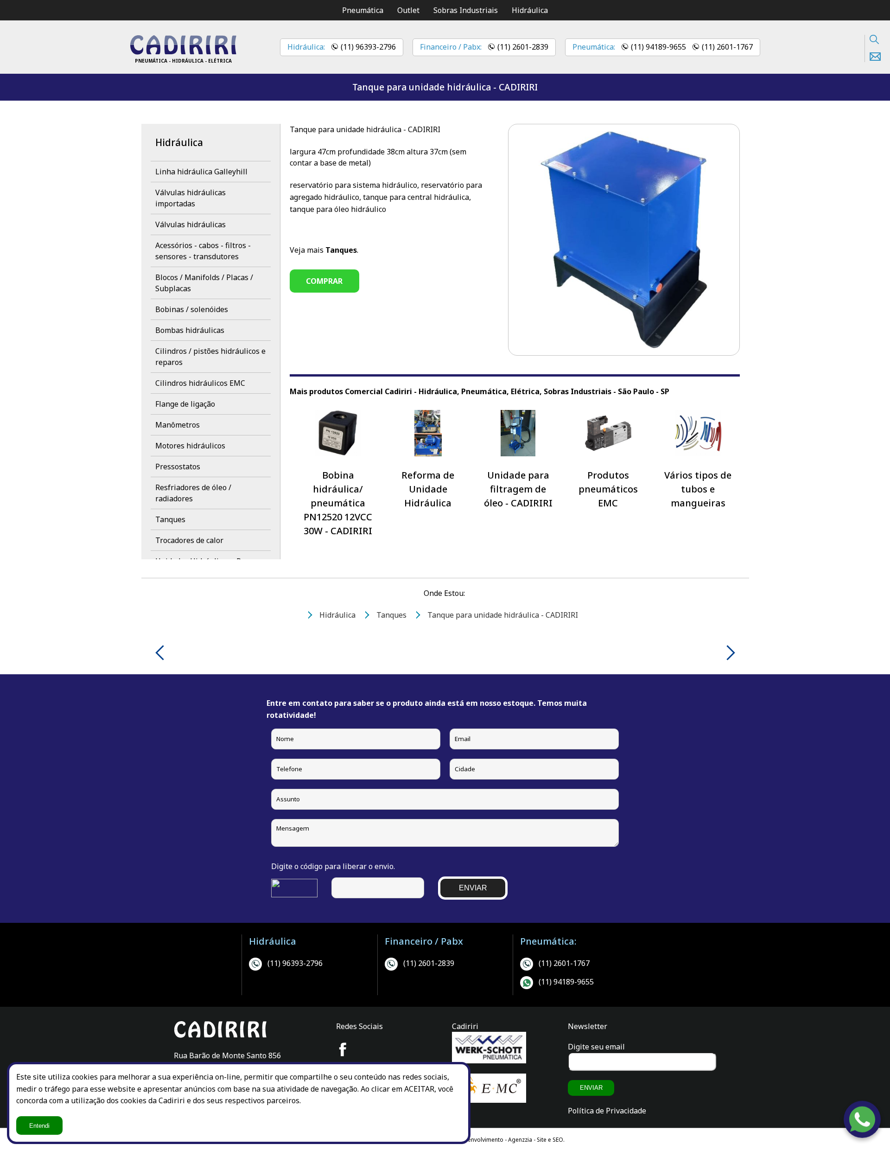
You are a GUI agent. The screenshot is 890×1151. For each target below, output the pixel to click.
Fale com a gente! (862, 1119)
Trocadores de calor (189, 540)
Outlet (408, 10)
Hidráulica (530, 10)
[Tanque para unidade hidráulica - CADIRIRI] (183, 52)
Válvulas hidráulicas (190, 224)
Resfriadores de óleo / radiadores (193, 493)
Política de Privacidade (607, 1111)
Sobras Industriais (465, 10)
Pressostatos (177, 466)
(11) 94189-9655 (658, 47)
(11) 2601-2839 (522, 47)
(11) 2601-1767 (727, 47)
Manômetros (177, 425)
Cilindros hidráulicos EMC (200, 383)
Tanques (170, 519)
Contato (873, 56)
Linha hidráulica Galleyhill (201, 171)
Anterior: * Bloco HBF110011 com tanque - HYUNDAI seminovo (163, 653)
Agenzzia (520, 1140)
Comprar (324, 281)
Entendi (39, 1125)
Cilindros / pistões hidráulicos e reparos (210, 356)
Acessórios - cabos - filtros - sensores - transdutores (203, 251)
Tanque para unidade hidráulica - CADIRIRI (445, 87)
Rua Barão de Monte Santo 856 (227, 1055)
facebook (343, 1049)
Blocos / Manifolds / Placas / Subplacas (204, 283)
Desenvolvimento (481, 1140)
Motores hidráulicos (190, 446)
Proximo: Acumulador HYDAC (727, 653)
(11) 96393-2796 (368, 47)
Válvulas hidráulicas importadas (190, 198)
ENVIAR (473, 888)
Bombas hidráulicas (189, 330)
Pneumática (362, 10)
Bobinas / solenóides (191, 309)
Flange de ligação (185, 404)
